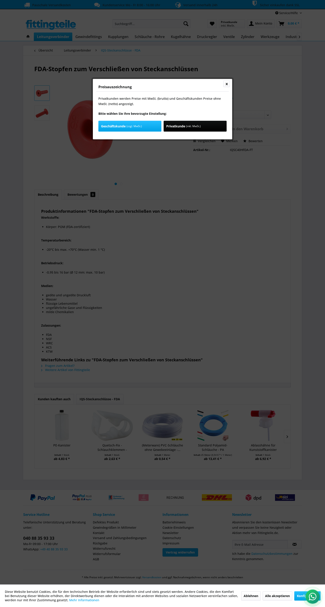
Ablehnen (251, 596)
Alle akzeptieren (277, 596)
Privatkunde (183, 126)
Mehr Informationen (84, 600)
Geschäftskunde (121, 126)
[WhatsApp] (313, 597)
